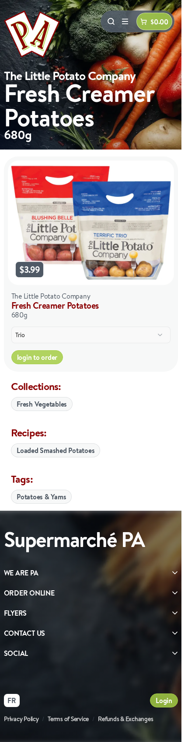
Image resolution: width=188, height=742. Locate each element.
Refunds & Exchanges (125, 718)
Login (164, 700)
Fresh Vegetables (42, 404)
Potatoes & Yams (41, 497)
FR (11, 700)
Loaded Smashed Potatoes (55, 450)
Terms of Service (68, 718)
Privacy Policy (21, 718)
